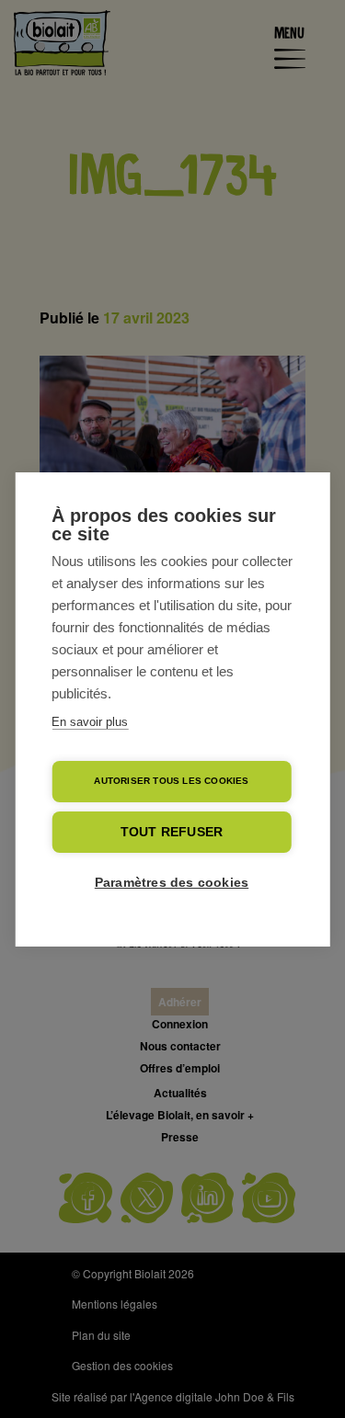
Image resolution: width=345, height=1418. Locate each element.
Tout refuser (172, 832)
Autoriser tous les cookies (171, 781)
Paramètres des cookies (171, 883)
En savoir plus (90, 722)
